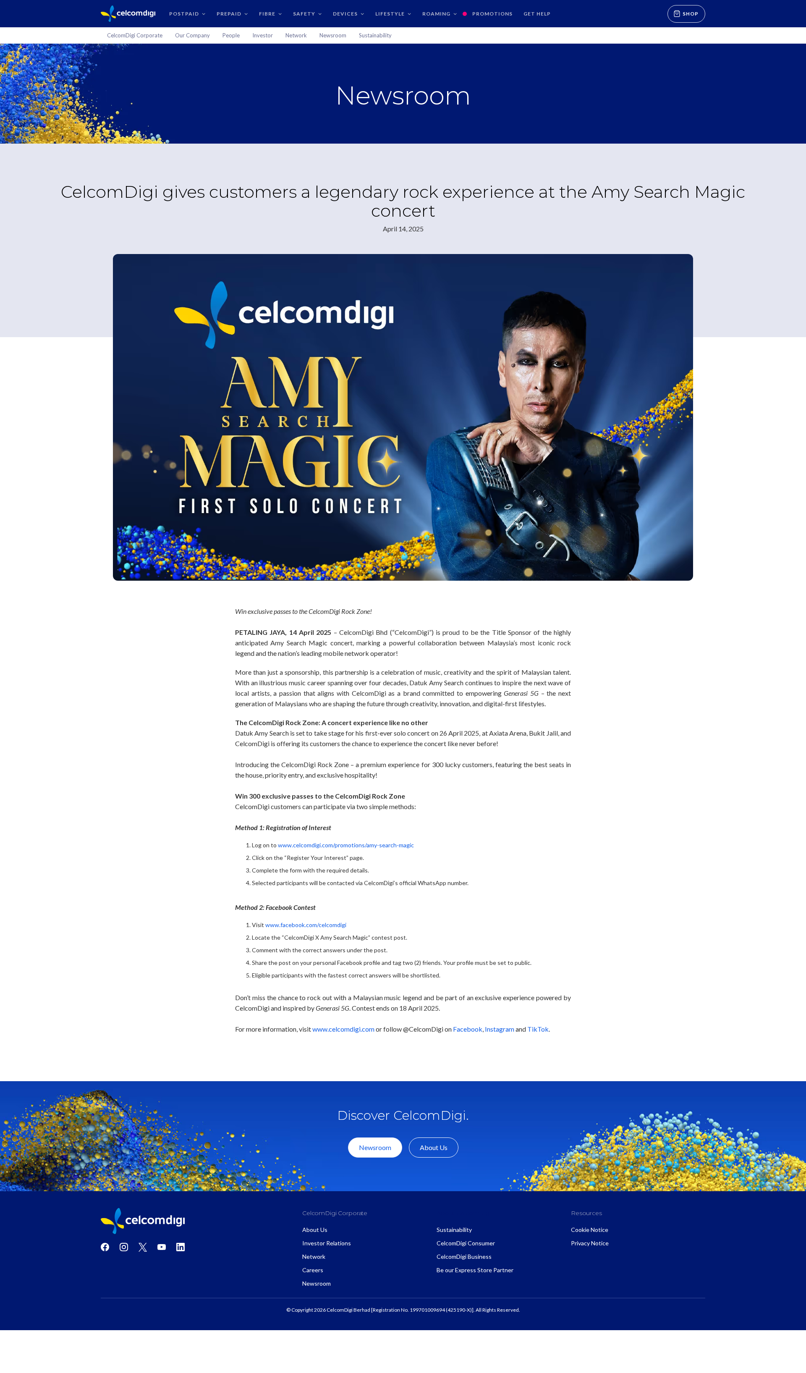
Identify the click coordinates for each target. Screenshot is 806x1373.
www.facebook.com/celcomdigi (305, 924)
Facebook (467, 1029)
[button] (187, 13)
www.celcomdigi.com (343, 1029)
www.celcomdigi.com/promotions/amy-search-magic (346, 845)
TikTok (538, 1029)
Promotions (492, 13)
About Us (433, 1147)
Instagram (499, 1029)
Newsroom (375, 1147)
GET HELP (537, 13)
